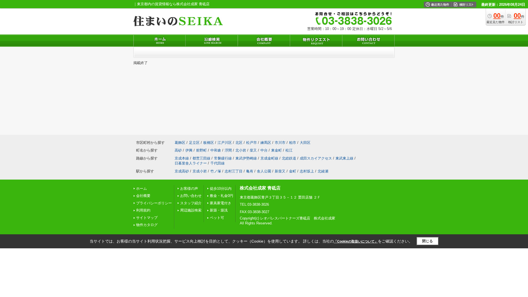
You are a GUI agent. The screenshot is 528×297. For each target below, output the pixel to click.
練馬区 (265, 143)
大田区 (305, 143)
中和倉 (215, 150)
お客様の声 (189, 188)
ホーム (141, 188)
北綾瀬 (323, 171)
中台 (264, 150)
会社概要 (143, 196)
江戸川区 (225, 143)
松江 (289, 150)
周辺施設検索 (191, 210)
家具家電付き (220, 203)
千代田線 (217, 163)
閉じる (427, 241)
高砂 (178, 150)
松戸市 (251, 143)
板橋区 (208, 143)
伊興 (189, 150)
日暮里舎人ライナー (191, 163)
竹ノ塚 (215, 171)
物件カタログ (147, 225)
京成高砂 (182, 171)
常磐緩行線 (223, 158)
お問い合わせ (191, 196)
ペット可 (217, 218)
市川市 (280, 143)
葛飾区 (180, 143)
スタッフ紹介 (191, 203)
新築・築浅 (219, 210)
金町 (292, 171)
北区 (239, 143)
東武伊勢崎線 (246, 158)
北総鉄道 (289, 158)
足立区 (194, 143)
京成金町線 (269, 158)
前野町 (201, 150)
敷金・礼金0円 (221, 196)
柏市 (292, 143)
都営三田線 (201, 158)
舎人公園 (264, 171)
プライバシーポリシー (154, 203)
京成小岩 (200, 171)
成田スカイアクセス (316, 158)
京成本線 (182, 158)
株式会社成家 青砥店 (260, 188)
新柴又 (280, 171)
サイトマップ (147, 218)
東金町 (276, 150)
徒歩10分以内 (221, 188)
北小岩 (240, 150)
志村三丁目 (234, 171)
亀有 (249, 171)
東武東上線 (344, 158)
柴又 (253, 150)
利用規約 (143, 210)
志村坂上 (307, 171)
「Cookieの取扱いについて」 (356, 241)
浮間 (228, 150)
